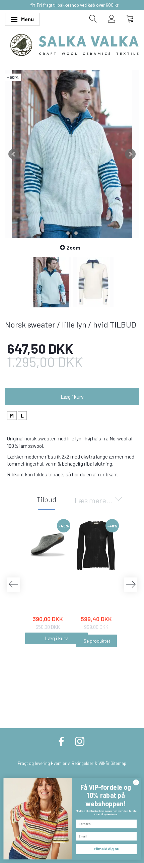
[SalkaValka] (74, 44)
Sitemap (118, 763)
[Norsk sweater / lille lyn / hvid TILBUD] (72, 154)
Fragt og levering (34, 763)
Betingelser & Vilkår (91, 763)
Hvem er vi (61, 763)
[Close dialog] (136, 782)
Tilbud (46, 499)
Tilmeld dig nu (106, 849)
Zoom (73, 248)
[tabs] (93, 18)
